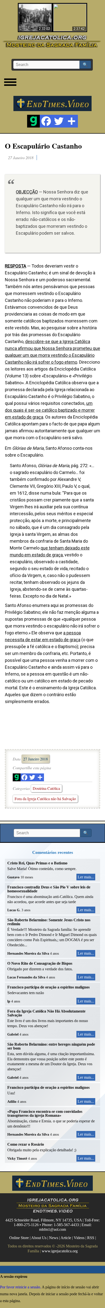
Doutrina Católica (46, 788)
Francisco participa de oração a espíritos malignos (48, 987)
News (53, 1238)
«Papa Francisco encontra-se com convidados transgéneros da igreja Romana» (44, 1113)
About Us (38, 1238)
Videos (79, 1238)
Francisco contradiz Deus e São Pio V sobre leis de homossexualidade (48, 889)
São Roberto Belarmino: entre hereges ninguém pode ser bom (51, 1046)
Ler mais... (86, 877)
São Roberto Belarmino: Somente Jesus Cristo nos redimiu (48, 922)
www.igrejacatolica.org (60, 1251)
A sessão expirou (13, 1276)
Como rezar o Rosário (25, 1144)
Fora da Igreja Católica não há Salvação (45, 798)
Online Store (19, 1238)
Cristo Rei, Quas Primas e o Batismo (37, 863)
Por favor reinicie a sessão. (20, 1287)
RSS (90, 1238)
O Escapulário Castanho (43, 145)
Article (66, 1238)
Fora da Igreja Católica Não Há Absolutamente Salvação (46, 1013)
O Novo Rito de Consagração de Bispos (39, 963)
